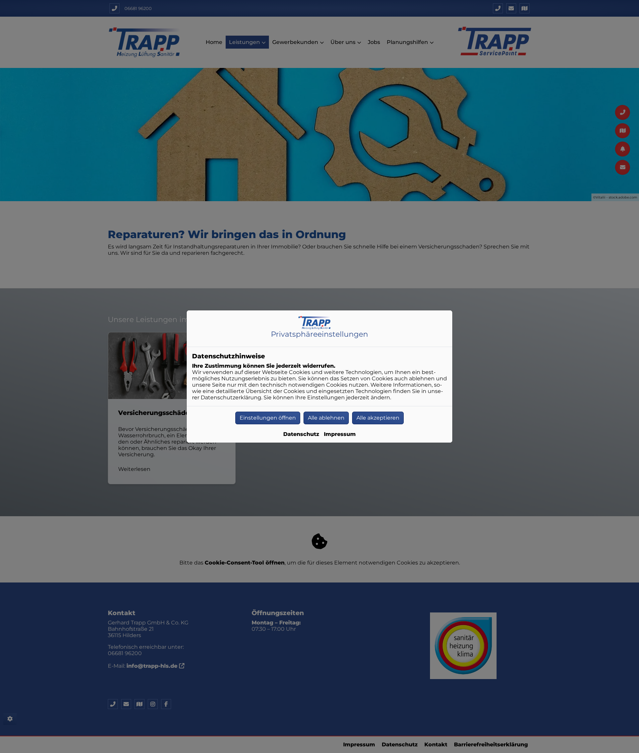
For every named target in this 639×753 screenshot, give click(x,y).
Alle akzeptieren (377, 418)
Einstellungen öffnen (268, 418)
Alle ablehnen (326, 418)
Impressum (340, 434)
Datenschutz (301, 434)
